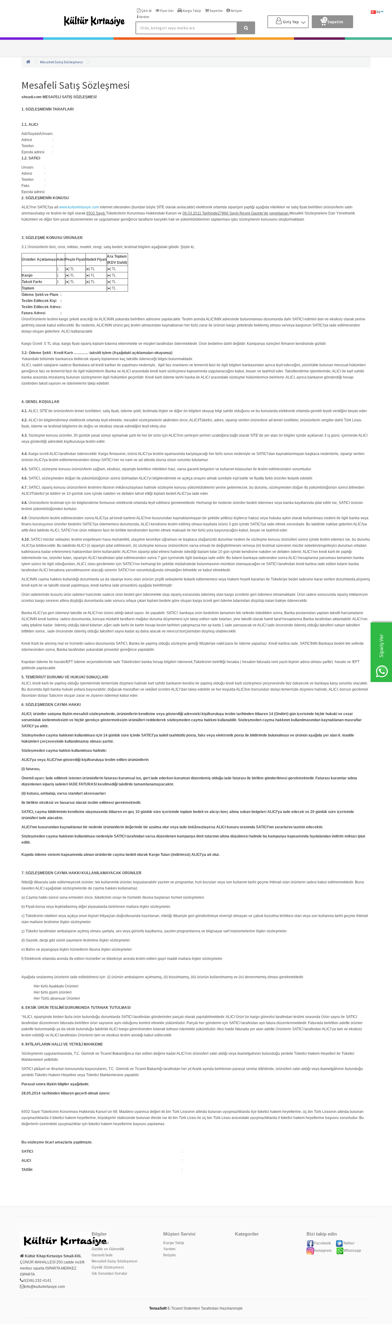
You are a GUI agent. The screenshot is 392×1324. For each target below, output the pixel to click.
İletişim (169, 1255)
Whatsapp (352, 1250)
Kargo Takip (173, 1243)
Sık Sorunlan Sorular (109, 1273)
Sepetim (333, 20)
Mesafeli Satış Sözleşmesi (61, 62)
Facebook (322, 1243)
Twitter (349, 1243)
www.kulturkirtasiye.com (79, 207)
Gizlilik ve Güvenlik (108, 1249)
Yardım (169, 1249)
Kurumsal (100, 1243)
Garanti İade (102, 1255)
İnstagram (323, 1250)
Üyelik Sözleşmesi (108, 1267)
